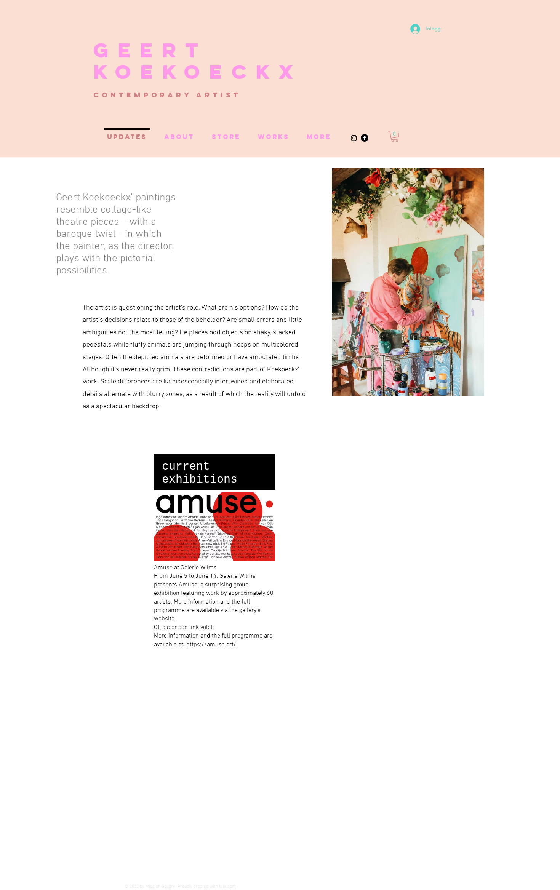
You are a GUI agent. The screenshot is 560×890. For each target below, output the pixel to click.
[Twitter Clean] (435, 867)
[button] (394, 136)
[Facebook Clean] (425, 867)
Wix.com (227, 886)
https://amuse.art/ (211, 645)
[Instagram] (354, 138)
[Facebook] (364, 138)
